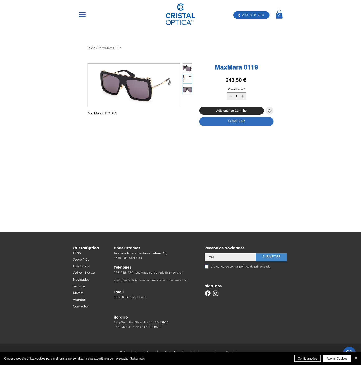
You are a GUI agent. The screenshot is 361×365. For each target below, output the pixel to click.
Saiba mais (137, 358)
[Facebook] (207, 293)
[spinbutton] (236, 96)
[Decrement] (230, 96)
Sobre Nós (81, 259)
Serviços (79, 286)
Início (91, 48)
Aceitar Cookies (337, 358)
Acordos (79, 300)
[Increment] (242, 96)
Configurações (307, 358)
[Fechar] (355, 358)
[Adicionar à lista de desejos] (270, 111)
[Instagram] (215, 293)
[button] (82, 14)
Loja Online (81, 266)
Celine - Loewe (84, 273)
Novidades (81, 280)
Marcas (78, 293)
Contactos (81, 306)
